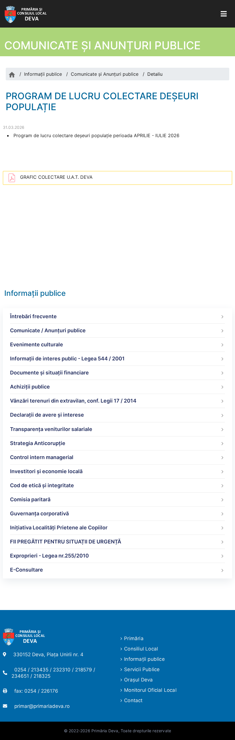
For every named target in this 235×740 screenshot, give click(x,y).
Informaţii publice (144, 659)
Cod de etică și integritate (42, 485)
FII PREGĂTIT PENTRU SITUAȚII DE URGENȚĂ (65, 542)
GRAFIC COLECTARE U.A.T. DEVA (56, 177)
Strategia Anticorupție (37, 443)
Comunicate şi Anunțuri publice (104, 74)
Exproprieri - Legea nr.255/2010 (49, 556)
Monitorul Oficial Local (150, 690)
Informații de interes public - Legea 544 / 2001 (67, 359)
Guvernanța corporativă (39, 513)
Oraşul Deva (138, 680)
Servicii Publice (142, 669)
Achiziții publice (30, 387)
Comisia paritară (30, 499)
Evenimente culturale (36, 344)
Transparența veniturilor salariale (51, 429)
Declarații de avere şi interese (47, 415)
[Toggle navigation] (223, 14)
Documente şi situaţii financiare (49, 373)
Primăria (134, 638)
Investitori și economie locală (46, 471)
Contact (133, 700)
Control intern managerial (41, 457)
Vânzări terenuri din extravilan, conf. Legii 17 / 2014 (73, 401)
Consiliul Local (141, 649)
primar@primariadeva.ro (42, 706)
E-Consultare (26, 570)
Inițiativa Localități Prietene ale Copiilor (58, 528)
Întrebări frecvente (33, 316)
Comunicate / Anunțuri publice (48, 330)
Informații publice (43, 74)
